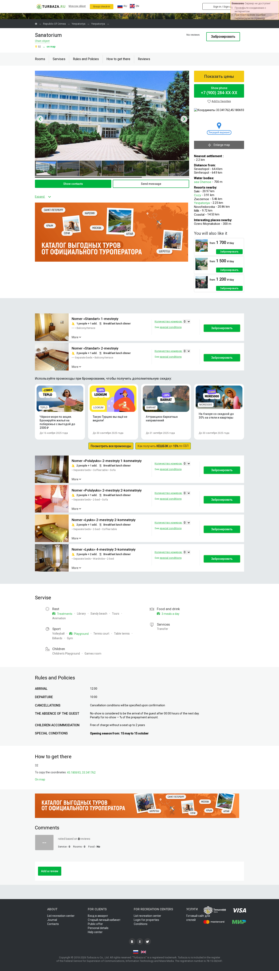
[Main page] (51, 6)
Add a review (49, 871)
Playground (81, 633)
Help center (95, 932)
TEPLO (44, 407)
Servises (59, 59)
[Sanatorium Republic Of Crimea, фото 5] (135, 168)
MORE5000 (205, 404)
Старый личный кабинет (104, 919)
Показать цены (219, 76)
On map (49, 46)
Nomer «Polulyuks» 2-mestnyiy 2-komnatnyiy (107, 490)
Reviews (144, 59)
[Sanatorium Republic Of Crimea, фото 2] (68, 168)
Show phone (219, 90)
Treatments (64, 613)
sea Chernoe (202, 182)
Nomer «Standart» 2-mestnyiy (95, 348)
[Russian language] (135, 952)
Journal (52, 919)
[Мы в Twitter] (147, 941)
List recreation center (61, 915)
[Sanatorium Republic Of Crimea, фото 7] (180, 168)
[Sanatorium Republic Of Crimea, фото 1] (46, 168)
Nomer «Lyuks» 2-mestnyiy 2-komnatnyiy (103, 520)
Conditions (140, 924)
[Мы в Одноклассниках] (140, 941)
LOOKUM (98, 407)
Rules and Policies (86, 59)
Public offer (95, 924)
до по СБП (163, 446)
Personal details (98, 928)
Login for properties (146, 919)
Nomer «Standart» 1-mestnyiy (95, 319)
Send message (151, 183)
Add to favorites (221, 101)
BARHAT (151, 407)
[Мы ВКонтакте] (132, 941)
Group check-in (101, 6)
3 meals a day (170, 613)
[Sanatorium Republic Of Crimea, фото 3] (90, 168)
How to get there (118, 59)
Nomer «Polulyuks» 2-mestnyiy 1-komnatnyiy (107, 461)
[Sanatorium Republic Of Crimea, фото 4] (113, 168)
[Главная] (36, 23)
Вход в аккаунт (98, 915)
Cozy (198, 195)
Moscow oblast (77, 6)
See (168, 327)
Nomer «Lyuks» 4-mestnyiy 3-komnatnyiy (103, 550)
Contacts (53, 924)
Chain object (42, 40)
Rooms (40, 59)
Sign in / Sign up (222, 6)
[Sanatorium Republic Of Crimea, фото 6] (157, 168)
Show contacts (73, 183)
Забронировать (223, 37)
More (75, 337)
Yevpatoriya (202, 203)
